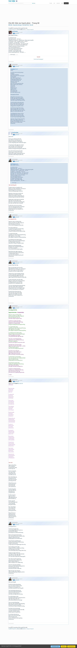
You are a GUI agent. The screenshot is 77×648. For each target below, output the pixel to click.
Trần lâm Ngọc (15, 132)
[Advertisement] (38, 12)
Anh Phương (14, 31)
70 (23, 29)
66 (18, 29)
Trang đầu (10, 29)
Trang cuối (31, 29)
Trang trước (14, 29)
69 (22, 29)
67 (19, 29)
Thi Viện (11, 1)
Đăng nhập (66, 3)
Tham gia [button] (58, 3)
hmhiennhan (15, 64)
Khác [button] (62, 3)
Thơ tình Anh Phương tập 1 (38, 59)
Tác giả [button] (51, 3)
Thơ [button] (54, 3)
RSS (68, 647)
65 (17, 29)
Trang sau (28, 29)
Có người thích (15, 33)
